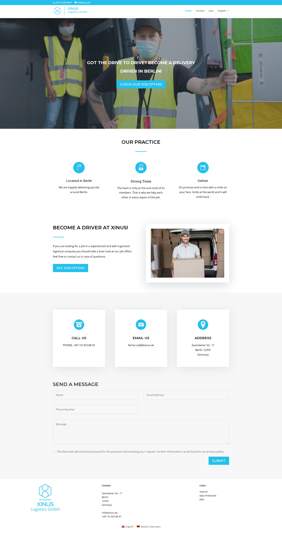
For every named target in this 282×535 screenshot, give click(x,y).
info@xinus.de (110, 512)
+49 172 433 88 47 (111, 516)
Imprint (204, 491)
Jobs (211, 11)
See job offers (70, 268)
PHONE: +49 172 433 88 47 (79, 345)
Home (188, 11)
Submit (219, 461)
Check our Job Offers (141, 84)
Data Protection (208, 495)
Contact (200, 11)
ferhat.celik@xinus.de (141, 345)
